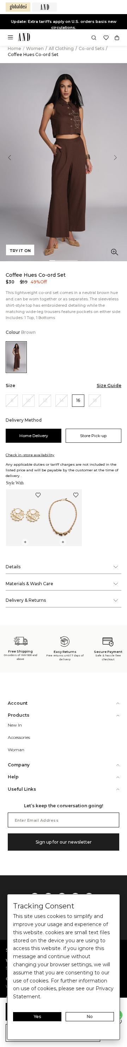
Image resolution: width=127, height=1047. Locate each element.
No (90, 1016)
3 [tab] (63, 260)
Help (13, 776)
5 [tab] (75, 260)
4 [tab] (69, 260)
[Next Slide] (120, 162)
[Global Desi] (18, 7)
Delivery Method (24, 420)
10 (28, 400)
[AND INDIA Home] (24, 37)
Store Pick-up (93, 435)
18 (95, 400)
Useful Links (22, 789)
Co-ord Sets (92, 48)
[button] (93, 37)
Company (19, 764)
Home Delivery (33, 435)
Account (18, 703)
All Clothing (62, 48)
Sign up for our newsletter (64, 842)
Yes (37, 1016)
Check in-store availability (30, 455)
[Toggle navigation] (13, 39)
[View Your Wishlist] (106, 37)
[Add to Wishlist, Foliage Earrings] (38, 495)
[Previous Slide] (7, 162)
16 (78, 400)
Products (18, 715)
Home (14, 48)
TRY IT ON (20, 250)
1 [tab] (52, 260)
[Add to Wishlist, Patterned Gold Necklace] (76, 495)
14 (62, 400)
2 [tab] (58, 260)
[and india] (44, 7)
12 (45, 400)
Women (35, 48)
